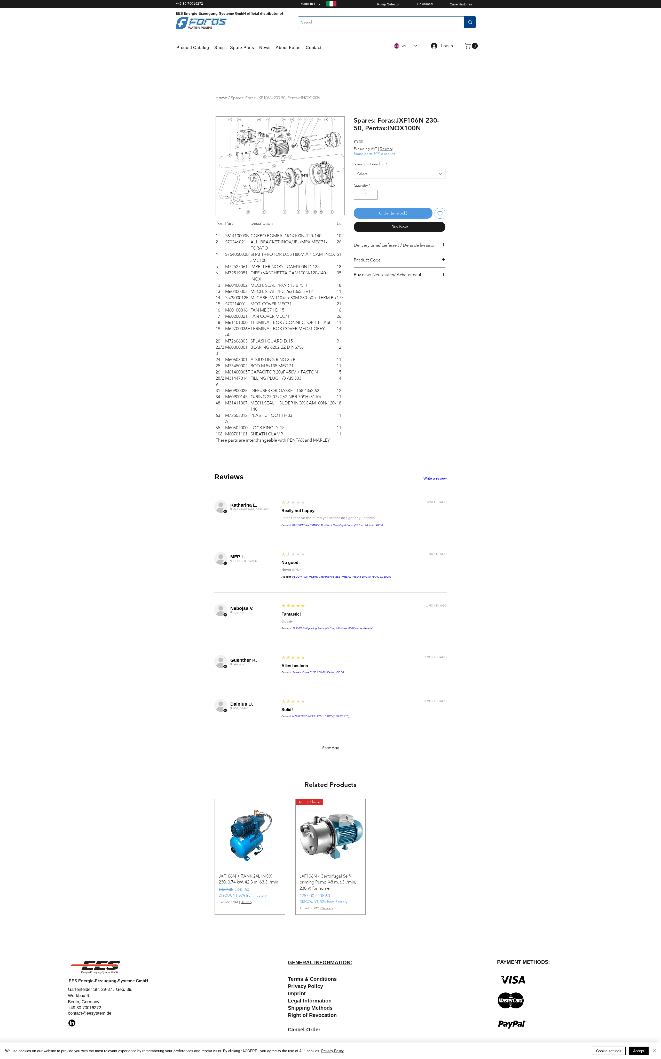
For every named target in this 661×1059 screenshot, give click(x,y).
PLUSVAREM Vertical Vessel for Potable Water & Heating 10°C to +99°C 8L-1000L (341, 576)
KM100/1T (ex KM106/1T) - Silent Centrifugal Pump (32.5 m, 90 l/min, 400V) (337, 525)
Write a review (435, 478)
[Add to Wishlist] (440, 213)
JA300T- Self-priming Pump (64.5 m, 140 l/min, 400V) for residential (332, 628)
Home (221, 97)
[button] (472, 46)
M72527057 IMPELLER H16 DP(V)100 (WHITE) (320, 716)
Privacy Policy (332, 1050)
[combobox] (399, 174)
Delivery (386, 148)
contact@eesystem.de (89, 1013)
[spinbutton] (365, 194)
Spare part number (371, 164)
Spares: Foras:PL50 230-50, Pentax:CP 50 (318, 672)
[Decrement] (358, 194)
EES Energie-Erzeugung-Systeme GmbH (108, 981)
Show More (330, 748)
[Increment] (373, 194)
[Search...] (470, 22)
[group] (330, 857)
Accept (638, 1050)
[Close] (655, 1051)
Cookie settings (608, 1050)
